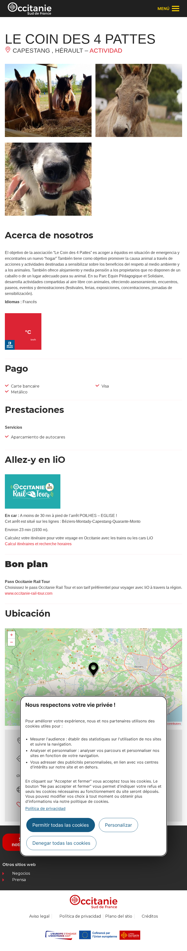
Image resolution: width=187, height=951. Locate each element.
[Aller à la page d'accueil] (29, 8)
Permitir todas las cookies (60, 825)
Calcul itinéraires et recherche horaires (38, 544)
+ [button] (11, 635)
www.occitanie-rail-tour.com (28, 593)
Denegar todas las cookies (61, 843)
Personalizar (118, 825)
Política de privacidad (45, 808)
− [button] (11, 642)
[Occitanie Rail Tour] (32, 507)
